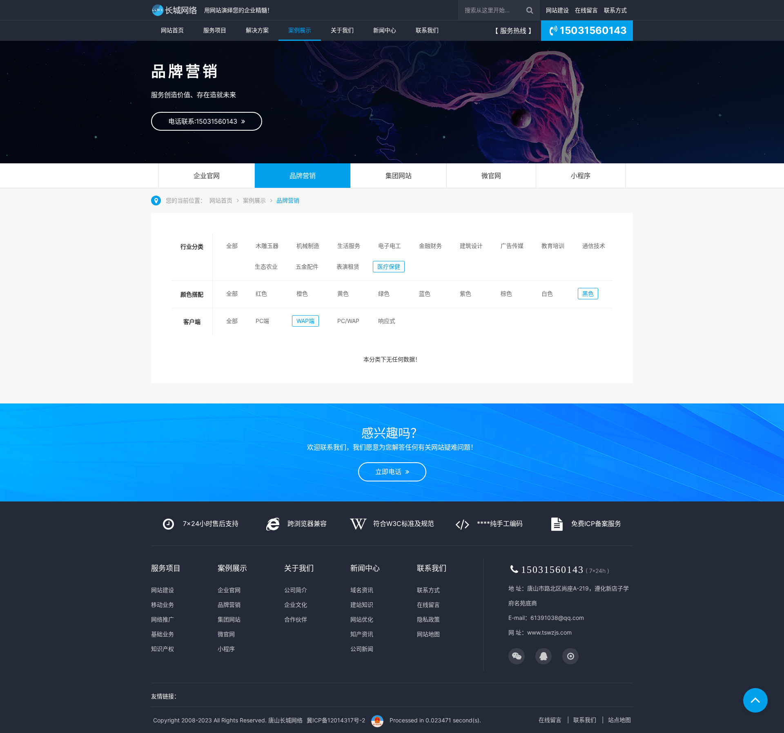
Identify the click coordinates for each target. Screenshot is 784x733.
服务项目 (214, 30)
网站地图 (428, 634)
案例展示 (299, 30)
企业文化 (295, 604)
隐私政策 (428, 619)
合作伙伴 (295, 619)
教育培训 (552, 245)
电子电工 (389, 245)
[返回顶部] (755, 700)
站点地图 (619, 719)
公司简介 (295, 589)
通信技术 (593, 245)
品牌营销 (303, 176)
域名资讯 (361, 589)
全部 (232, 245)
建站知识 (361, 604)
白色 (547, 293)
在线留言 (586, 10)
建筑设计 (471, 245)
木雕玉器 (267, 245)
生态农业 (266, 266)
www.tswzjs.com (549, 632)
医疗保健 (388, 266)
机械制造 (307, 245)
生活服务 (348, 245)
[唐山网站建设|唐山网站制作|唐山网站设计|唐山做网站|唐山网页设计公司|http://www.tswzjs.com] (175, 10)
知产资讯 (361, 634)
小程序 (580, 176)
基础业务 (162, 634)
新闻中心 (384, 30)
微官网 (491, 176)
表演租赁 (347, 266)
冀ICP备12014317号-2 (336, 720)
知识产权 (162, 648)
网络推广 (162, 619)
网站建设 (557, 10)
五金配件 (307, 266)
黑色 (588, 293)
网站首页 (172, 30)
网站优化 (361, 619)
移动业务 (162, 604)
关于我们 (342, 30)
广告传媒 (512, 245)
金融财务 (430, 245)
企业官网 (207, 176)
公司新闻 (361, 648)
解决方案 (257, 30)
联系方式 (615, 10)
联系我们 (427, 30)
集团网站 (398, 176)
